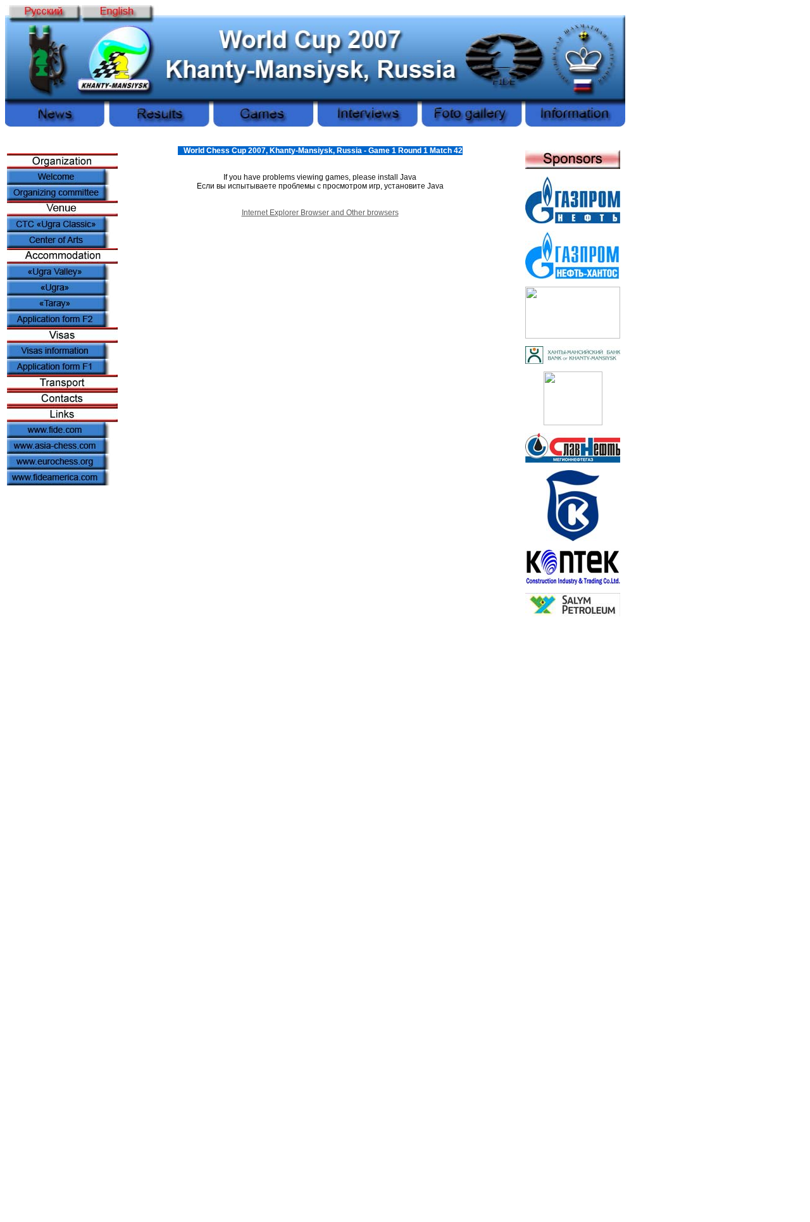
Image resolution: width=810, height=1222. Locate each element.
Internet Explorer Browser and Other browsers (320, 212)
